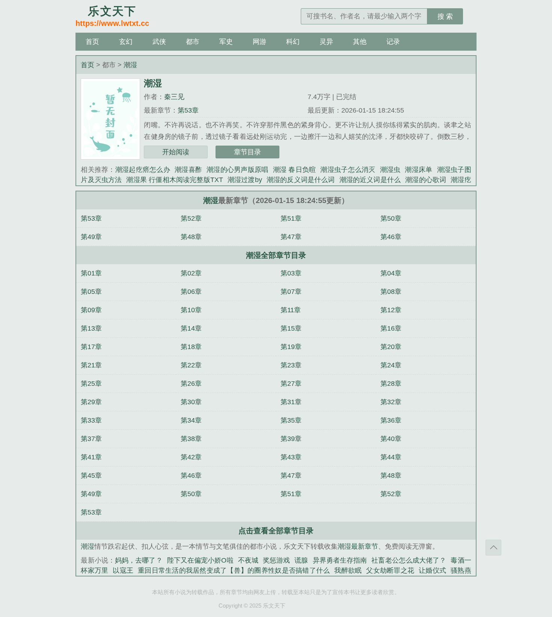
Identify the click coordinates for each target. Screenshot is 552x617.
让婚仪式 (432, 570)
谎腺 (301, 560)
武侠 (159, 41)
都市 (192, 41)
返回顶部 (493, 547)
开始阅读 (175, 152)
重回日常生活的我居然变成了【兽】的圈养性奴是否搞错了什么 (234, 570)
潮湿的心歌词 (425, 180)
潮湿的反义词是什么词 (301, 180)
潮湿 (130, 65)
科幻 (293, 41)
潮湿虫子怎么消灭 (347, 169)
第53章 (188, 110)
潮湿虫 (390, 169)
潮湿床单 (418, 169)
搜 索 (445, 16)
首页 (92, 41)
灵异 (326, 41)
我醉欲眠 (348, 570)
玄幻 (126, 41)
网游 (259, 41)
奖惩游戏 (276, 560)
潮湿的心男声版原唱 (237, 169)
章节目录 (247, 152)
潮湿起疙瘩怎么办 (142, 169)
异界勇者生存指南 (340, 560)
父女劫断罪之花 (390, 570)
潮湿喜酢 (188, 169)
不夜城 (248, 560)
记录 (393, 41)
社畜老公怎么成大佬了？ (408, 560)
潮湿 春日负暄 (294, 169)
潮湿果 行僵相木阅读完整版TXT (174, 180)
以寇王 (123, 570)
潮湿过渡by (245, 180)
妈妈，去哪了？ (139, 560)
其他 (359, 41)
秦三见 (174, 97)
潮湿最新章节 (358, 546)
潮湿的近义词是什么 (370, 180)
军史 (226, 41)
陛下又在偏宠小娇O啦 (200, 560)
